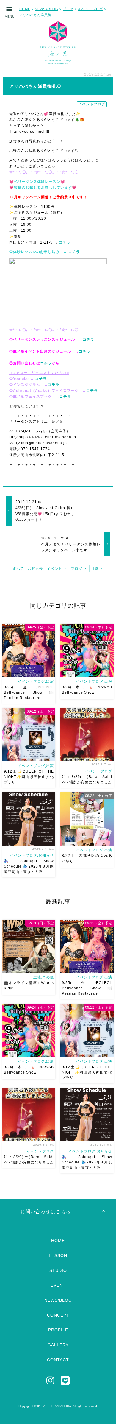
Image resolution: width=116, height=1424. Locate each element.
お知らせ (35, 569)
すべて (18, 569)
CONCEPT (58, 1315)
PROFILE (58, 1330)
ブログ (68, 9)
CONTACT (58, 1359)
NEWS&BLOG (46, 9)
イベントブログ (90, 9)
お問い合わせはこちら (45, 1211)
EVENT (58, 1285)
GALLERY (58, 1344)
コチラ (64, 242)
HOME (24, 9)
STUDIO (58, 1270)
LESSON (58, 1255)
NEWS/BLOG (58, 1300)
